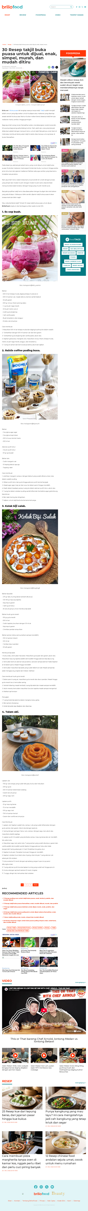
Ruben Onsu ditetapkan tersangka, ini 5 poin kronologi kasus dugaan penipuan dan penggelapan (73, 185)
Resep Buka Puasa (24, 927)
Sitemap (77, 1201)
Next (35, 885)
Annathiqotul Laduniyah (9, 66)
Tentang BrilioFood (29, 1201)
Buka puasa (14, 110)
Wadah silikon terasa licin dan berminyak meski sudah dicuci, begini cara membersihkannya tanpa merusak (71, 85)
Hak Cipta (51, 1201)
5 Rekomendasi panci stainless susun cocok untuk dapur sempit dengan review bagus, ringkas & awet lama (78, 98)
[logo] (12, 7)
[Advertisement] (44, 30)
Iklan (10, 1201)
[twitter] (82, 7)
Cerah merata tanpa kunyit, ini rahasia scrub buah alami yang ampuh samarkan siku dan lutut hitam (72, 206)
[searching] (71, 6)
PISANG (73, 257)
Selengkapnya (80, 982)
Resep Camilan (37, 927)
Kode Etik (61, 1201)
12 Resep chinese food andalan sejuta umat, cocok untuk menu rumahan (64, 1159)
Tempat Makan (76, 15)
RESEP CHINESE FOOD (73, 261)
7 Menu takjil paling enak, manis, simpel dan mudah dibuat (23, 917)
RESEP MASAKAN (69, 253)
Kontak (17, 1201)
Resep (7, 15)
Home (4, 44)
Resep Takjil (11, 927)
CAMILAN (66, 265)
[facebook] (76, 7)
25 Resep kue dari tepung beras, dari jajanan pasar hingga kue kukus (19, 1115)
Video (57, 15)
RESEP (65, 249)
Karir (69, 1201)
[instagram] (79, 7)
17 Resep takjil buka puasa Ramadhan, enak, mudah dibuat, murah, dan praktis (30, 903)
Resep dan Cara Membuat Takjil (17, 930)
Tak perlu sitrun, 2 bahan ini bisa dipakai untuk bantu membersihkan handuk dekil (78, 120)
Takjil (42, 110)
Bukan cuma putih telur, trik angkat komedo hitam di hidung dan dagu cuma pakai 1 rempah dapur (73, 227)
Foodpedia (41, 15)
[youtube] (85, 7)
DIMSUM (80, 253)
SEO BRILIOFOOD (76, 249)
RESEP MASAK (78, 265)
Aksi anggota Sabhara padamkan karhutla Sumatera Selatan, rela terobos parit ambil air (72, 164)
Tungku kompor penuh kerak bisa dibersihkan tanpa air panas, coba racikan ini (78, 131)
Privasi (42, 1201)
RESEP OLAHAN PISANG (73, 244)
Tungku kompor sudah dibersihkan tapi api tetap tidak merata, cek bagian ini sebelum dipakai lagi (78, 109)
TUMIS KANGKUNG (73, 269)
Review (23, 15)
